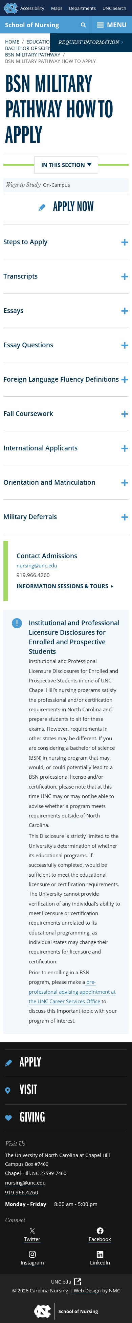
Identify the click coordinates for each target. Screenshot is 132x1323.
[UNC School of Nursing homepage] (66, 1311)
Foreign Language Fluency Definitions (66, 379)
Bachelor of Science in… (36, 48)
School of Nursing (32, 25)
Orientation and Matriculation (66, 482)
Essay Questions (66, 345)
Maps (56, 8)
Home (12, 41)
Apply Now (73, 210)
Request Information (89, 42)
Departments (82, 8)
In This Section (63, 165)
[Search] (83, 24)
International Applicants (66, 448)
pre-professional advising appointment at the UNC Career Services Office (72, 991)
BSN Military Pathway (32, 54)
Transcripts (66, 276)
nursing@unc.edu (37, 565)
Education (39, 41)
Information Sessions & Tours (62, 586)
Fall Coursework (66, 413)
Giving (32, 1118)
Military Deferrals (66, 517)
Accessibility (32, 8)
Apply (30, 1063)
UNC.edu (61, 1281)
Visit (28, 1090)
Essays (66, 310)
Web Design (87, 1290)
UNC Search (114, 8)
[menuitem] (66, 1063)
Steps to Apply (66, 242)
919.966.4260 (21, 1192)
